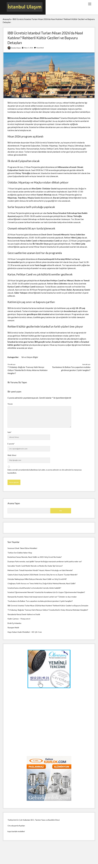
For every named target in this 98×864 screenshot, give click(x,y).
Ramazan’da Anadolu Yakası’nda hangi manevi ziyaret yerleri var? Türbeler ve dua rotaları (42, 597)
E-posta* (11, 444)
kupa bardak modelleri (16, 831)
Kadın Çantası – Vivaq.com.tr (19, 619)
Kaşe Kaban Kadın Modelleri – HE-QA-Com (25, 632)
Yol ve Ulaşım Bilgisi (29, 357)
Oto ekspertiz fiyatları (16, 826)
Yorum (10, 404)
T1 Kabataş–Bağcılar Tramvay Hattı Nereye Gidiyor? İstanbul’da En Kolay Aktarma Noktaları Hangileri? (28, 370)
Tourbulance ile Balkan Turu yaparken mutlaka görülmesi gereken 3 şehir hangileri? (40, 601)
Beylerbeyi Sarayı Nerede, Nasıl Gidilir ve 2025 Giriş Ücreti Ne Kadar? (35, 557)
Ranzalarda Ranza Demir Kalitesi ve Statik (24, 614)
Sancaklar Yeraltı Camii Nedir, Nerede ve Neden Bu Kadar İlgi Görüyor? (35, 566)
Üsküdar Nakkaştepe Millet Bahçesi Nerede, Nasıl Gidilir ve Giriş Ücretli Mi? (37, 579)
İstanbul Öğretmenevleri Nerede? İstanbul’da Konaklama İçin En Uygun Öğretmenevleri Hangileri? (46, 592)
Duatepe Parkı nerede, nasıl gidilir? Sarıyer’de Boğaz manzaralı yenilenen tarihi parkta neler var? (45, 561)
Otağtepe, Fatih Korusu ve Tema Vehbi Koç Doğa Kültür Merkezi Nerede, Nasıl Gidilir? (42, 583)
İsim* (9, 432)
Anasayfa (7, 19)
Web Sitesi (12, 455)
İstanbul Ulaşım (16, 48)
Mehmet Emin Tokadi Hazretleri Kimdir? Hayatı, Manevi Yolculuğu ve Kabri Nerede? (40, 570)
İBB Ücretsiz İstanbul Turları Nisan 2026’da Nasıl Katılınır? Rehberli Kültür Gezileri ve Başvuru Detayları (48, 605)
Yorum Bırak (40, 48)
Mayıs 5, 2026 (28, 48)
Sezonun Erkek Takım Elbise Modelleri (22, 548)
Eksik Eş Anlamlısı (14, 623)
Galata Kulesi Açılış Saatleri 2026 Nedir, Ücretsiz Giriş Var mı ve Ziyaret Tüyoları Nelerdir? (43, 575)
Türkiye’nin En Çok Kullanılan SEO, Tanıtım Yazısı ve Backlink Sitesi (34, 820)
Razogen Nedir (13, 627)
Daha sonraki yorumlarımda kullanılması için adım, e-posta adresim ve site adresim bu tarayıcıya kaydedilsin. (45, 471)
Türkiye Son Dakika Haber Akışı (20, 553)
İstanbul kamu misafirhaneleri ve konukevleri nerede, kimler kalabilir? (34, 588)
